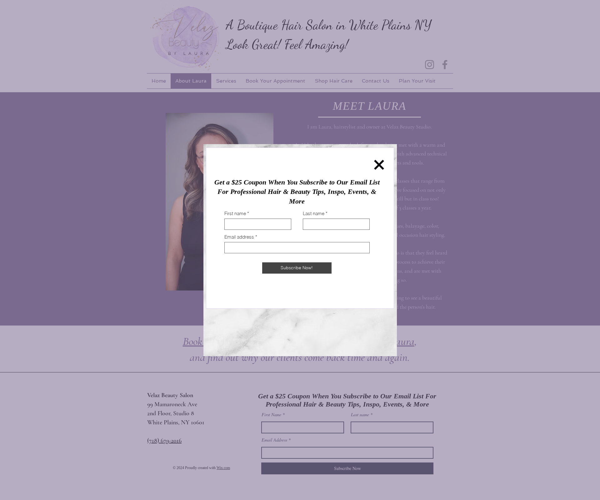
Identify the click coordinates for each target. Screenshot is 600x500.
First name (235, 213)
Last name (313, 213)
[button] (379, 165)
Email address (239, 237)
